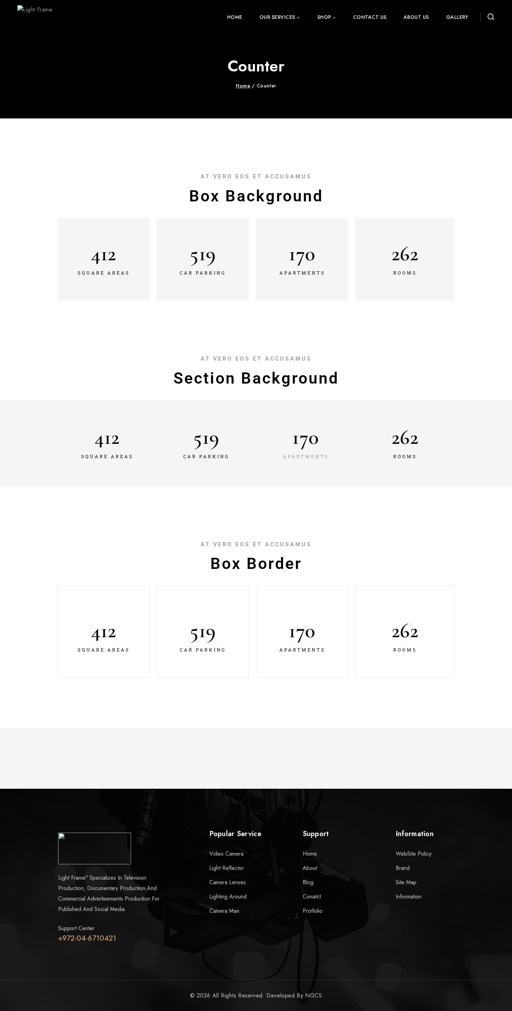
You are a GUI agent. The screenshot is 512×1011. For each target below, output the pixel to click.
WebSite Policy (414, 854)
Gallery (457, 17)
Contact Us (370, 17)
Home (234, 17)
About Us (416, 17)
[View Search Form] (489, 17)
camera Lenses (227, 882)
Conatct (312, 897)
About (310, 868)
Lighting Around (228, 897)
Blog (308, 882)
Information (408, 897)
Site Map (406, 882)
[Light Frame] (47, 17)
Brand (403, 868)
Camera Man (224, 911)
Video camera (226, 854)
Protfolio (313, 911)
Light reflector (226, 868)
